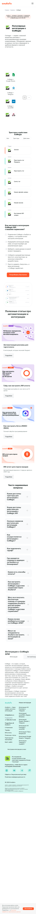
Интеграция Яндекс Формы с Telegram (24, 721)
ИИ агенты (8, 732)
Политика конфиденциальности (15, 777)
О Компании (9, 727)
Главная (7, 10)
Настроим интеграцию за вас (17, 749)
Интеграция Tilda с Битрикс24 (25, 732)
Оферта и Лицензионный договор (15, 774)
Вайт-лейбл (8, 742)
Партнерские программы (9, 738)
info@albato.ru (9, 715)
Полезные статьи (10, 735)
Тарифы (7, 730)
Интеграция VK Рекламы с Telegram (24, 709)
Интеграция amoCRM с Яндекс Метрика (24, 715)
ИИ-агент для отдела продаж (15, 467)
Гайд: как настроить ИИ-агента (16, 386)
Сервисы (12, 10)
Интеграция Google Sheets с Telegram (25, 737)
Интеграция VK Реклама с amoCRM (24, 727)
